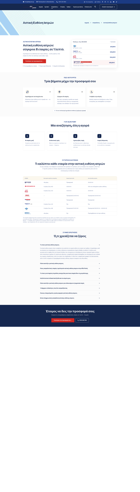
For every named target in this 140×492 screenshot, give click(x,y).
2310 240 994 (62, 2)
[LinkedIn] (110, 1)
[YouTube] (113, 1)
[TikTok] (116, 1)
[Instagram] (105, 1)
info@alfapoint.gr (29, 2)
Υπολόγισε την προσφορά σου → (63, 320)
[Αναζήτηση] (95, 6)
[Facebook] (102, 1)
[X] (107, 1)
